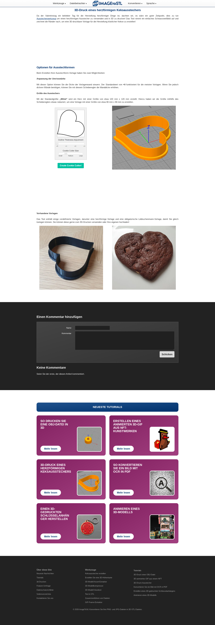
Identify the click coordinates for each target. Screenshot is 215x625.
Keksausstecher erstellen (95, 573)
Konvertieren (134, 3)
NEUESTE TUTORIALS (107, 407)
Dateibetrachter (77, 3)
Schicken (167, 354)
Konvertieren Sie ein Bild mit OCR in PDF (150, 587)
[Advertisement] (107, 44)
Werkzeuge (58, 3)
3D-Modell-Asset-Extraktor (96, 582)
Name (68, 328)
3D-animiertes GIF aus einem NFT (148, 579)
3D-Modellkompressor (94, 586)
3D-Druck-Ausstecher (143, 583)
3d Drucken (41, 582)
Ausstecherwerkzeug (46, 18)
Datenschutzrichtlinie (45, 590)
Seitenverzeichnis (44, 594)
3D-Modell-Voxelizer (93, 590)
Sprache (150, 3)
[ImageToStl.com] (107, 3)
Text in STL (89, 594)
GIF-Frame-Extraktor (93, 602)
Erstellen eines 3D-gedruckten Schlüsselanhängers (154, 591)
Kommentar (66, 333)
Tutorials (40, 578)
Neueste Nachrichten (45, 573)
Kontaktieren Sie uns (45, 598)
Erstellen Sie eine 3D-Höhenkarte (98, 578)
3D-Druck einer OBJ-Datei (144, 575)
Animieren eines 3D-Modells (145, 595)
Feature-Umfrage (44, 586)
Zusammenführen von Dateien (97, 598)
